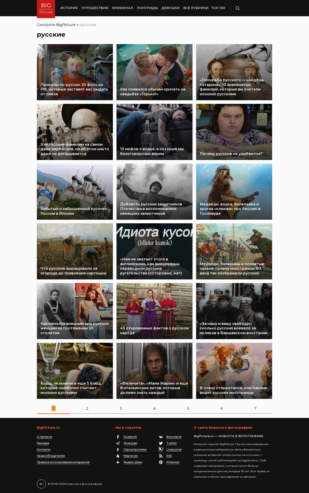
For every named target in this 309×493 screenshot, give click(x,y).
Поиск (250, 8)
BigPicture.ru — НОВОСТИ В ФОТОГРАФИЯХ (228, 436)
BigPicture (66, 25)
